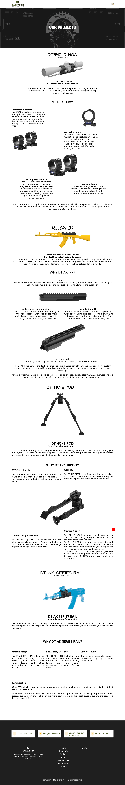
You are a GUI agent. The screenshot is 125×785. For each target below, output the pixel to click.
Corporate (50, 4)
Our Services (78, 4)
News (68, 4)
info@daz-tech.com (51, 734)
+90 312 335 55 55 (24, 734)
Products (60, 4)
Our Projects (89, 4)
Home (42, 4)
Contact (100, 4)
